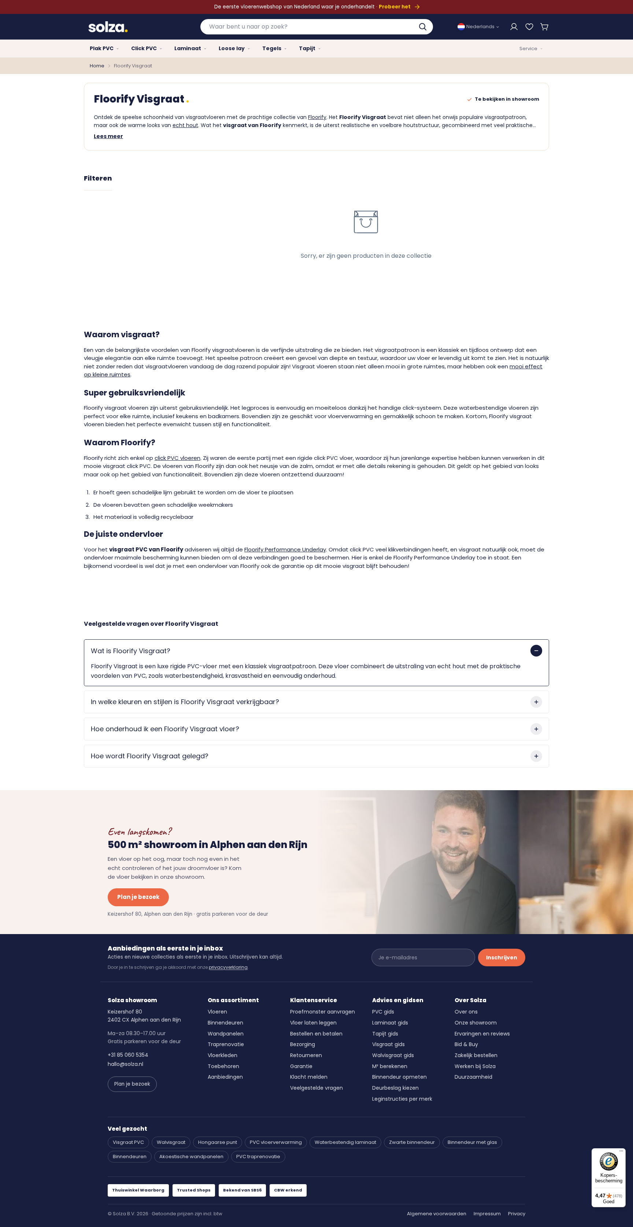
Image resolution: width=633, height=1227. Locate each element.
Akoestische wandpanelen (191, 1156)
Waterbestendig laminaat (345, 1142)
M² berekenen (389, 1066)
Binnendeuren (225, 1022)
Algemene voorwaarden (436, 1213)
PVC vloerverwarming (276, 1142)
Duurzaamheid (473, 1077)
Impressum (487, 1213)
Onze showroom (476, 1022)
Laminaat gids (390, 1022)
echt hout (185, 125)
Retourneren (306, 1055)
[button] (544, 26)
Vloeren (217, 1011)
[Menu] (621, 1152)
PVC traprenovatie (258, 1156)
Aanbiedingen (225, 1077)
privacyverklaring (228, 967)
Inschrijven (501, 957)
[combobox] (316, 26)
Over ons (466, 1011)
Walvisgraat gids (393, 1055)
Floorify (317, 117)
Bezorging (302, 1044)
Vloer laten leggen (313, 1022)
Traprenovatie (226, 1044)
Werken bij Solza (475, 1066)
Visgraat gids (388, 1044)
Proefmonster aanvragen (322, 1011)
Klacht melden (308, 1077)
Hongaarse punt (217, 1142)
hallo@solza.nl (125, 1064)
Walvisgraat (171, 1142)
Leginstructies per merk (402, 1099)
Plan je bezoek (138, 897)
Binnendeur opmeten (399, 1077)
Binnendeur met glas (472, 1142)
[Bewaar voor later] (529, 26)
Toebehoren (223, 1066)
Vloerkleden (222, 1055)
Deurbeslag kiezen (395, 1088)
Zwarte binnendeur (412, 1142)
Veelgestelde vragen (316, 1088)
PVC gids (383, 1011)
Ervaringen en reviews (482, 1033)
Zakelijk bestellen (476, 1055)
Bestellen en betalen (316, 1033)
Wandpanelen (226, 1033)
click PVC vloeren (177, 458)
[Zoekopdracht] (423, 26)
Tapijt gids (385, 1033)
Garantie (301, 1066)
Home (97, 65)
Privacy (516, 1213)
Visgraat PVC (128, 1142)
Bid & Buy (466, 1044)
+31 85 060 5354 (128, 1055)
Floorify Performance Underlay (285, 549)
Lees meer (108, 136)
